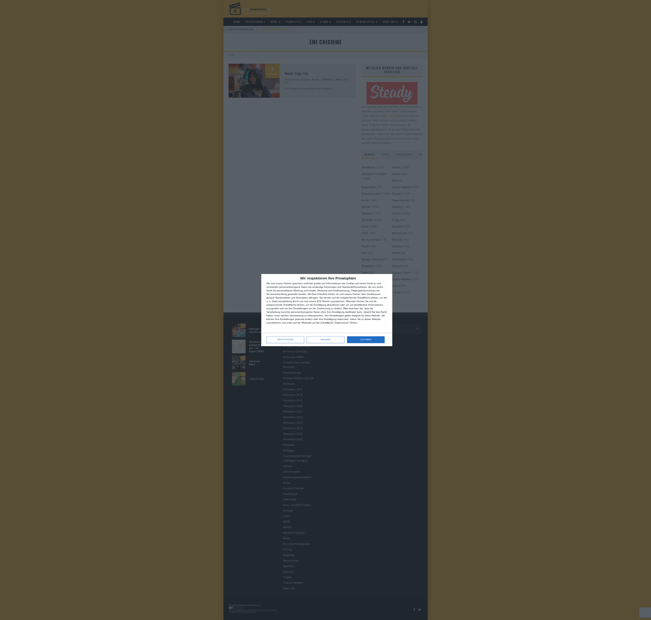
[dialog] (326, 310)
